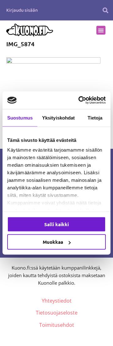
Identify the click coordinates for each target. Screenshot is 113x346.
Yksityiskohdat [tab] (58, 117)
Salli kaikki (56, 224)
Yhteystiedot (57, 300)
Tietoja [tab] (95, 117)
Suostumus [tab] (20, 117)
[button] (105, 10)
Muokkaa (53, 242)
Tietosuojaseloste (57, 312)
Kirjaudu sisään (22, 10)
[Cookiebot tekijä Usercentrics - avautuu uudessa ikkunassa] (80, 100)
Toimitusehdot (56, 324)
